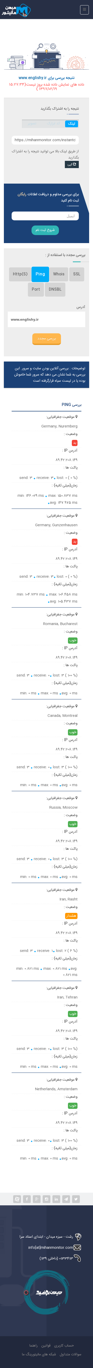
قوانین (46, 1346)
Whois (58, 274)
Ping (40, 274)
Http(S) (20, 274)
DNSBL (55, 290)
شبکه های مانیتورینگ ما (39, 1354)
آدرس (80, 307)
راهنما (33, 1346)
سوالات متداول (70, 1354)
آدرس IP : (70, 451)
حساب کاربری (64, 1346)
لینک (71, 124)
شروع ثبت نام (45, 230)
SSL (76, 274)
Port (36, 290)
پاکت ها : (71, 468)
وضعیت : (71, 434)
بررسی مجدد (46, 338)
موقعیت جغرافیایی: (60, 417)
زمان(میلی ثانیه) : (65, 486)
